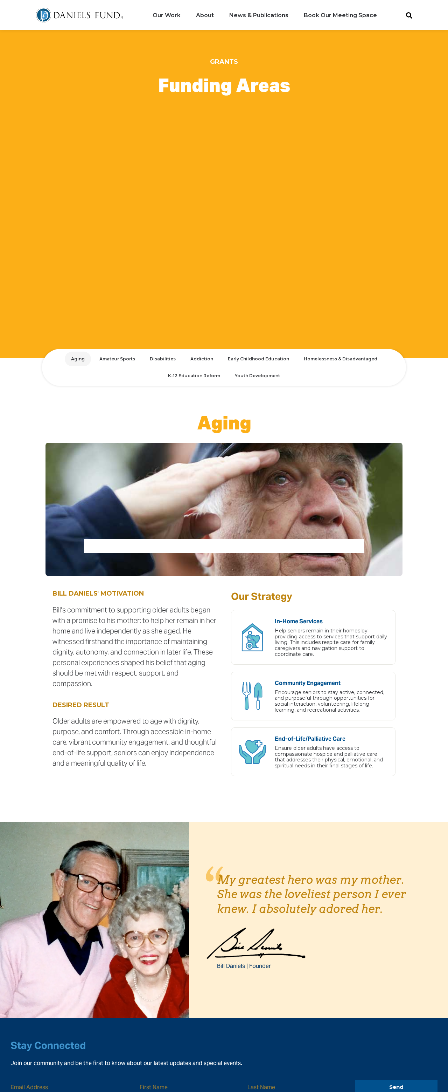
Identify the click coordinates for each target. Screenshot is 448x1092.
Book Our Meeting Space (340, 15)
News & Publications (258, 15)
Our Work (167, 15)
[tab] (78, 359)
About (205, 15)
